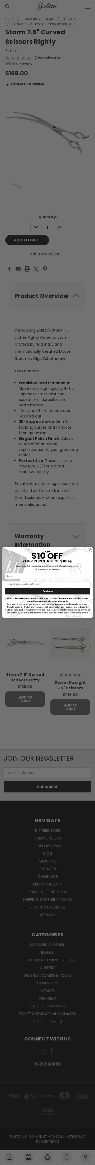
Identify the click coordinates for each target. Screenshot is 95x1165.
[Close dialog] (90, 550)
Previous (8, 1146)
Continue (47, 591)
